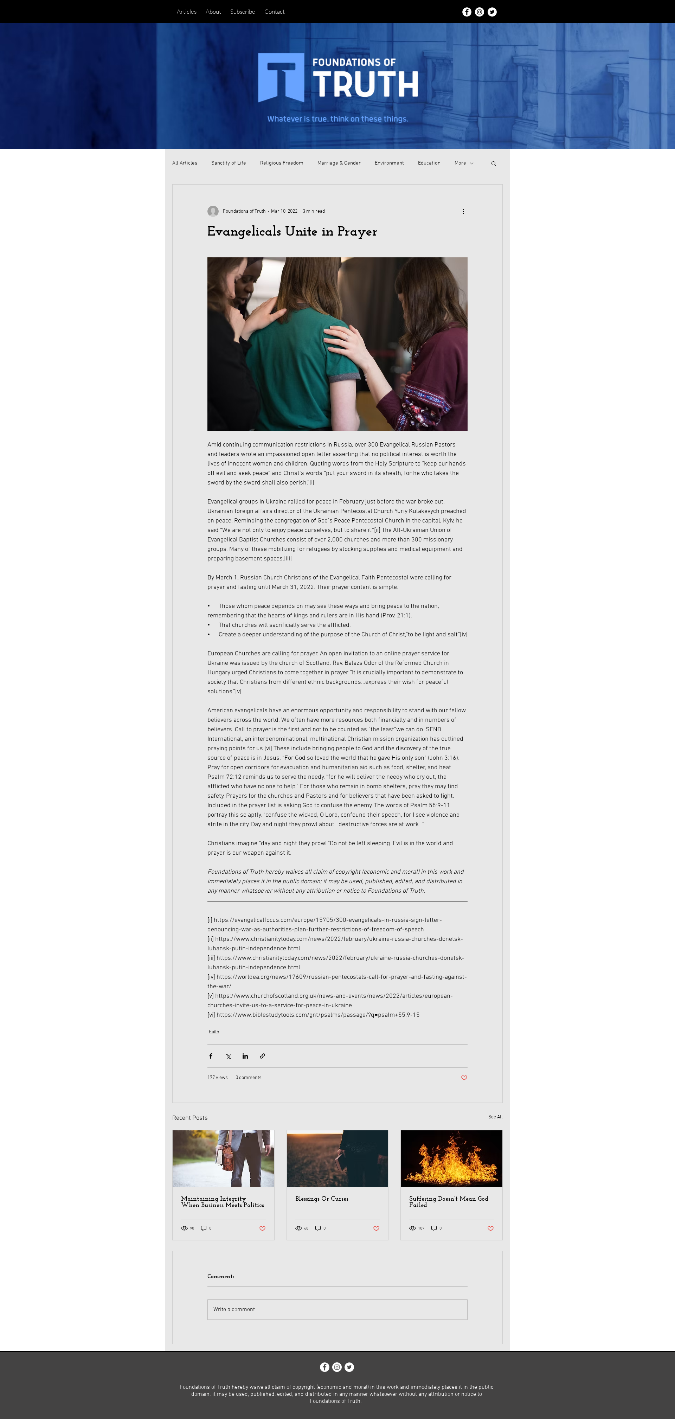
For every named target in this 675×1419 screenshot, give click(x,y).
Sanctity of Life (228, 163)
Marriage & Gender (339, 163)
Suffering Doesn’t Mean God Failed (448, 1202)
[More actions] (463, 211)
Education (429, 163)
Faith (214, 1032)
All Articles (184, 163)
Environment (389, 163)
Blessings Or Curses (321, 1199)
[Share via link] (262, 1056)
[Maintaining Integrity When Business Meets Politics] (223, 1158)
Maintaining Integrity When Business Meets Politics (222, 1202)
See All (495, 1117)
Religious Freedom (281, 163)
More (460, 163)
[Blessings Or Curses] (337, 1158)
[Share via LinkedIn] (245, 1056)
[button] (493, 163)
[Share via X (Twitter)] (228, 1056)
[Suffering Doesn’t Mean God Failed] (451, 1158)
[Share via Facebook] (210, 1056)
